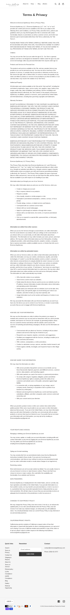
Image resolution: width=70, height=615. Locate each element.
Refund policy (9, 569)
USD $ (9, 601)
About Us (8, 562)
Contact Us (8, 555)
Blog (6, 581)
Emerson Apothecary (49, 606)
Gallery (7, 583)
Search (7, 548)
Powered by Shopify (60, 606)
